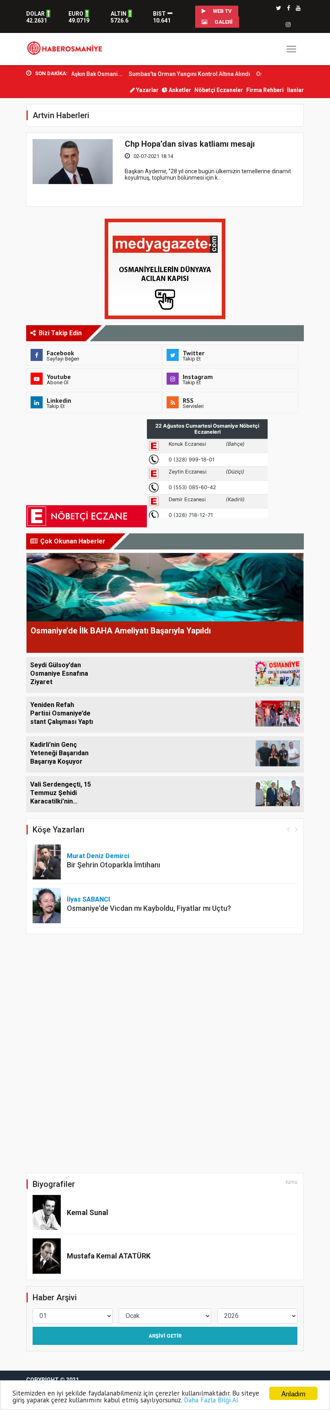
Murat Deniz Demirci (98, 856)
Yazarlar (147, 90)
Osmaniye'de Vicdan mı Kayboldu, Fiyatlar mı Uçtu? (149, 908)
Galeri (223, 22)
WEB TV (222, 11)
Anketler (179, 90)
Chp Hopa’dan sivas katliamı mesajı (190, 144)
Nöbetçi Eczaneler (218, 90)
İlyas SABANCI (88, 899)
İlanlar (295, 90)
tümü (291, 1182)
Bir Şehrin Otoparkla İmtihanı (113, 865)
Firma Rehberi (265, 90)
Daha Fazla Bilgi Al (211, 1400)
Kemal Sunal (87, 1212)
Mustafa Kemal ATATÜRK (109, 1256)
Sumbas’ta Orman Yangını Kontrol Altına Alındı (175, 74)
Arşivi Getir (165, 1336)
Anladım (293, 1393)
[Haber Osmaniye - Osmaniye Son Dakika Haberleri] (66, 49)
